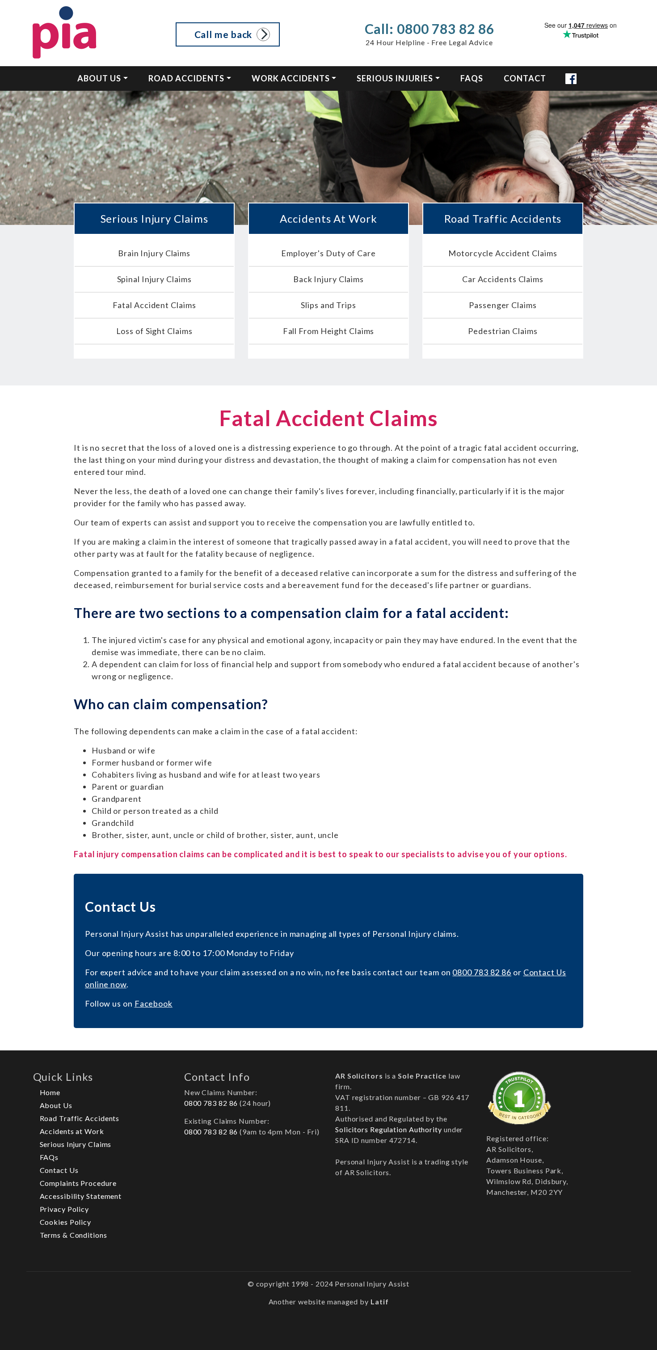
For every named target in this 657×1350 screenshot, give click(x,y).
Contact (525, 78)
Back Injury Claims (328, 279)
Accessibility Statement (81, 1196)
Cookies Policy (66, 1222)
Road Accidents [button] (186, 78)
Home (50, 1092)
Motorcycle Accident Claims (502, 253)
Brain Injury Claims (154, 253)
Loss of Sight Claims (154, 331)
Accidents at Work (72, 1131)
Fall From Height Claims (329, 331)
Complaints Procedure (78, 1183)
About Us (56, 1105)
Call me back (223, 34)
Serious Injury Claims (76, 1144)
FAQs (471, 78)
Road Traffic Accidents (80, 1118)
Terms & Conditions (73, 1235)
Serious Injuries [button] (395, 78)
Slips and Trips (328, 305)
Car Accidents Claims (502, 279)
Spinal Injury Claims (154, 279)
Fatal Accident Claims (154, 305)
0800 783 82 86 (481, 972)
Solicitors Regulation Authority (388, 1129)
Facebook (154, 1003)
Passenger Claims (502, 305)
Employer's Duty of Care (328, 253)
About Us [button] (99, 78)
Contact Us (59, 1170)
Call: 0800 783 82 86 (429, 29)
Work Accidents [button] (291, 78)
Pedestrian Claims (502, 331)
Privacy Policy (64, 1209)
